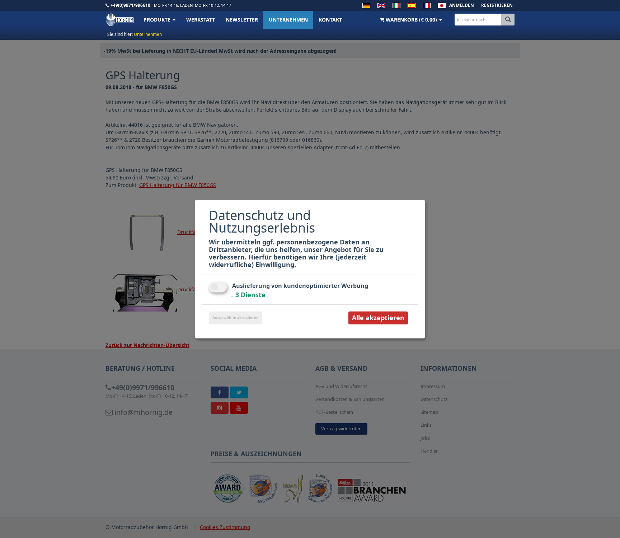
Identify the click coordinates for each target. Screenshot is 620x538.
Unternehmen (288, 19)
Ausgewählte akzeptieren (235, 317)
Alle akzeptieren (378, 317)
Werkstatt (200, 19)
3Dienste (248, 294)
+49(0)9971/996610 (130, 5)
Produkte (158, 19)
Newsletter (242, 19)
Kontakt (330, 19)
